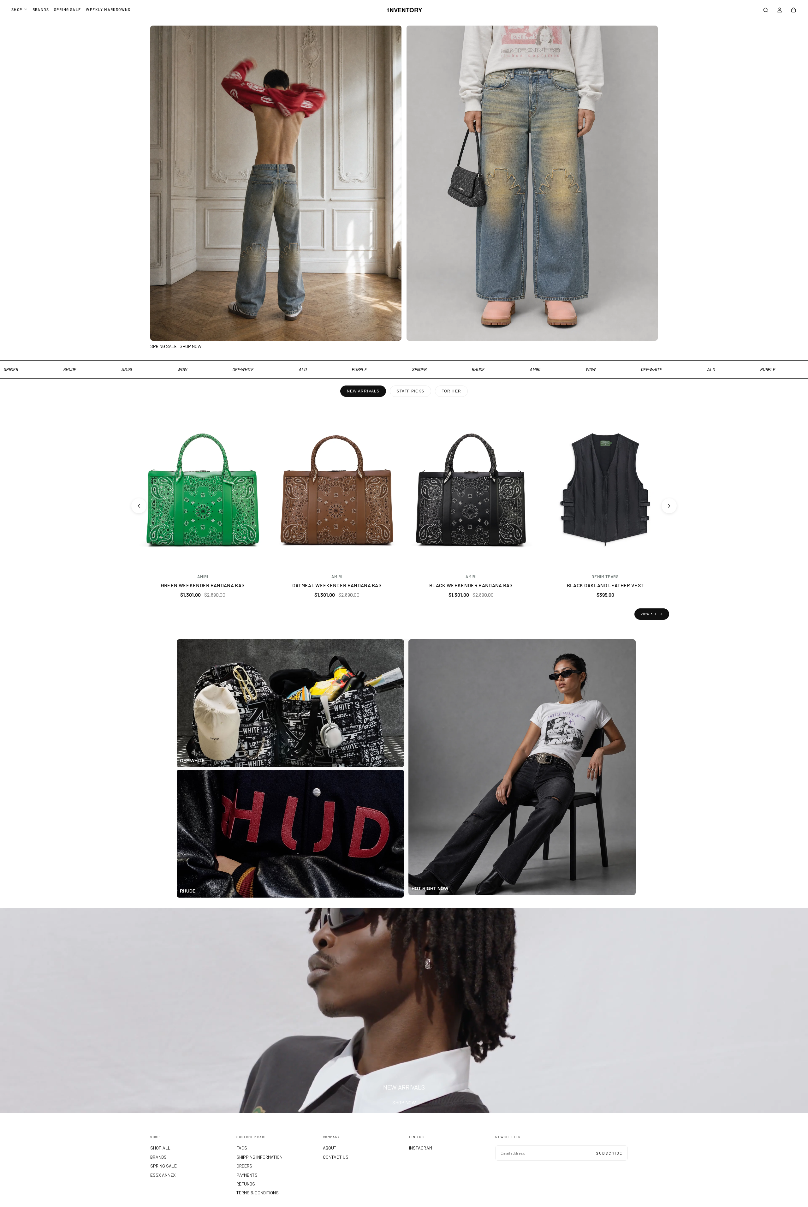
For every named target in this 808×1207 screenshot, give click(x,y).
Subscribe (609, 1153)
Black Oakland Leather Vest (605, 585)
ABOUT (329, 1147)
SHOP (16, 9)
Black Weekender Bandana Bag (471, 585)
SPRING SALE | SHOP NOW (175, 346)
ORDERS (244, 1165)
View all (649, 614)
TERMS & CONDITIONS (257, 1192)
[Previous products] (138, 505)
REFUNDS (245, 1183)
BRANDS (41, 9)
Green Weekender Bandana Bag (203, 585)
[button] (766, 10)
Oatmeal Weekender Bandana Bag (337, 585)
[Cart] (793, 10)
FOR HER (451, 391)
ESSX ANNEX (162, 1175)
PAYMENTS (247, 1175)
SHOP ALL (160, 1147)
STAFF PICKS (410, 391)
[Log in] (779, 10)
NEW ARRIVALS (363, 391)
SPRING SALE (67, 9)
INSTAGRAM (420, 1147)
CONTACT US (335, 1157)
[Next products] (669, 505)
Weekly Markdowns (108, 9)
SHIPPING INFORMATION (259, 1157)
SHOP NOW (404, 1102)
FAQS (241, 1147)
